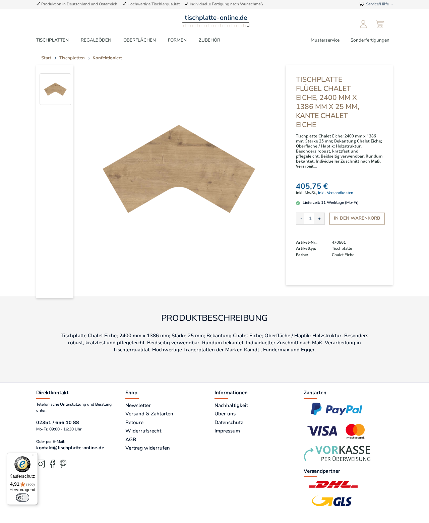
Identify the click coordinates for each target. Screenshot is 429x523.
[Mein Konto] (363, 24)
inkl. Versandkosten (335, 192)
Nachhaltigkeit (231, 405)
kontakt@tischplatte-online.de (70, 448)
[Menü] (34, 457)
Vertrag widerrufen (147, 448)
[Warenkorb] (380, 24)
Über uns (225, 413)
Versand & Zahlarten (149, 413)
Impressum (227, 430)
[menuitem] (363, 24)
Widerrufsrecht (143, 430)
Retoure (134, 422)
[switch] (22, 497)
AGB (130, 439)
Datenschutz (228, 422)
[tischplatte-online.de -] (215, 20)
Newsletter (138, 405)
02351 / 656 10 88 (57, 422)
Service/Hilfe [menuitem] (377, 3)
